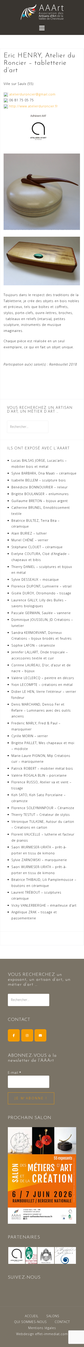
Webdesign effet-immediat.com (42, 1334)
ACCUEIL (32, 1316)
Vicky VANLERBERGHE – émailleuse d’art (44, 905)
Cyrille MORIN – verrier (29, 736)
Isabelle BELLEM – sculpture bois (38, 480)
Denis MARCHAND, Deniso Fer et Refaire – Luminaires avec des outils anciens (41, 710)
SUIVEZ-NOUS (24, 1277)
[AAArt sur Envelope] (40, 1035)
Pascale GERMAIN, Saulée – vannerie (41, 613)
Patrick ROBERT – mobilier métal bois (42, 768)
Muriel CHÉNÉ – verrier (29, 540)
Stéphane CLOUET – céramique (37, 547)
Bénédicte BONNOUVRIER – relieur (39, 487)
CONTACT (62, 1322)
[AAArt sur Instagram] (27, 1035)
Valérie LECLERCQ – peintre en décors (42, 678)
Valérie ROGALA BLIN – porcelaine (39, 775)
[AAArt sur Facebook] (14, 1035)
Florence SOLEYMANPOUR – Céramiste (42, 808)
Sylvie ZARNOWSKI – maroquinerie (39, 860)
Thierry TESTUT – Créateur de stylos (40, 814)
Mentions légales (42, 1328)
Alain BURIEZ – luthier (29, 533)
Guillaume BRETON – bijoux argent (39, 501)
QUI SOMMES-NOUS (30, 1322)
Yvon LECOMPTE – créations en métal (42, 684)
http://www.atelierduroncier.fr (33, 106)
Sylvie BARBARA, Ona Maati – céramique (44, 473)
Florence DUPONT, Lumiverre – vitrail (41, 586)
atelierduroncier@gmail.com (32, 94)
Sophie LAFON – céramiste (33, 645)
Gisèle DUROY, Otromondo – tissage (41, 593)
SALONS (52, 1316)
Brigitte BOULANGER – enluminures (40, 494)
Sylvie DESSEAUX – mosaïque (35, 579)
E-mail (14, 1072)
